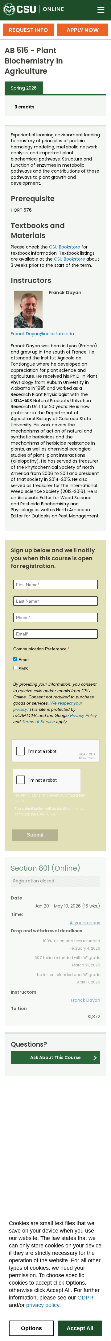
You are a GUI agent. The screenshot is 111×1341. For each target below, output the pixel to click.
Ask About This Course (55, 1057)
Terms (92, 758)
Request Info (28, 30)
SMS (23, 668)
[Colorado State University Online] (37, 10)
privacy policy (42, 1305)
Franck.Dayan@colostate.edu (42, 334)
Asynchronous (85, 923)
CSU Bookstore (64, 247)
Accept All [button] (80, 1328)
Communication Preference (40, 648)
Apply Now (83, 30)
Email (23, 659)
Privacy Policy (83, 715)
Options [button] (31, 1328)
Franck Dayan (85, 1000)
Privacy (82, 758)
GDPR (85, 1298)
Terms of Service (38, 721)
